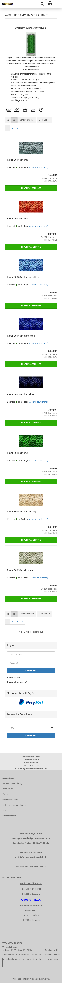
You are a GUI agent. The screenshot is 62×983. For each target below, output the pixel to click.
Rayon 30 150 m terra (17, 218)
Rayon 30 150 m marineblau (21, 335)
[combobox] (26, 120)
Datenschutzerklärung (12, 783)
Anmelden (31, 671)
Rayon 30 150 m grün (17, 453)
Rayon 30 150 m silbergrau (20, 570)
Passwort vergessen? (17, 682)
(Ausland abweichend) (38, 167)
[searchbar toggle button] (42, 4)
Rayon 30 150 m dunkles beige (22, 511)
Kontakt (5, 794)
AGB (4, 810)
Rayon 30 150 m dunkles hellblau (23, 277)
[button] (8, 120)
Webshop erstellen (20, 979)
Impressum (7, 789)
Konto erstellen (14, 677)
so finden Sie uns (10, 799)
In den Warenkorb (31, 188)
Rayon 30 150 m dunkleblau (20, 394)
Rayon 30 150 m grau (17, 160)
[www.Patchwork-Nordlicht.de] (6, 4)
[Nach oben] (53, 978)
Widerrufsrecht (9, 816)
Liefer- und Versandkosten (14, 805)
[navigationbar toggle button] (58, 4)
